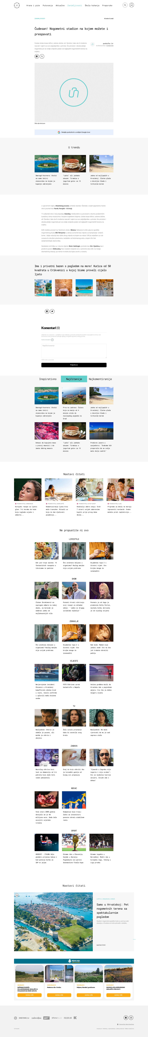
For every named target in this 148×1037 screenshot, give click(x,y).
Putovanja (48, 5)
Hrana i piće (33, 5)
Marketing (105, 1028)
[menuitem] (131, 5)
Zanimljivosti (74, 5)
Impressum (99, 1028)
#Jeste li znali (108, 18)
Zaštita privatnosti (120, 1028)
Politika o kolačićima (129, 1028)
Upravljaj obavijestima (126, 1024)
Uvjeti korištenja (111, 1028)
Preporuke (107, 5)
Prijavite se (74, 365)
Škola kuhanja (92, 5)
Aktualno (60, 5)
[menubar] (131, 5)
